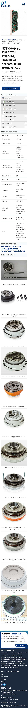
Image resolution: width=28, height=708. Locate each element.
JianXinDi (5, 6)
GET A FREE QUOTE (21, 645)
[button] (23, 4)
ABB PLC (13, 40)
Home (4, 40)
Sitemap (23, 705)
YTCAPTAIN (7, 706)
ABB (8, 40)
